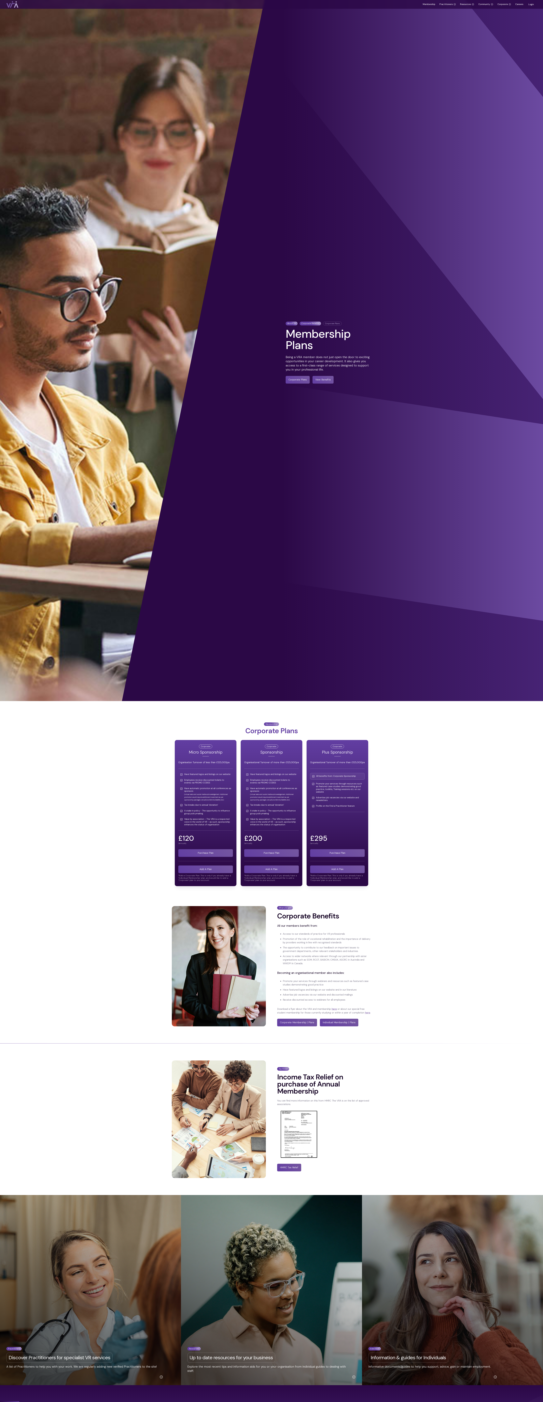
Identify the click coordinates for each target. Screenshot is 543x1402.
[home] (213, 4)
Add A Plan (206, 869)
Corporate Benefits (310, 323)
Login (531, 4)
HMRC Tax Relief (289, 1167)
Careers (519, 4)
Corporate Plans (332, 323)
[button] (447, 4)
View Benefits (323, 379)
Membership (429, 4)
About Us (291, 323)
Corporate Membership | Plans (297, 1022)
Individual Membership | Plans (339, 1022)
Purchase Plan (206, 852)
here (334, 1009)
